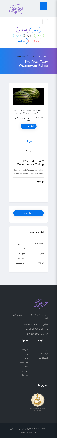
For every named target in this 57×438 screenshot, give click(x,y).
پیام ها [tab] (28, 150)
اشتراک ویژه (29, 213)
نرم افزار (35, 41)
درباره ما (44, 349)
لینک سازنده (28, 126)
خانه (46, 56)
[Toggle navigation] (45, 21)
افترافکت (23, 30)
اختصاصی (24, 362)
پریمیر (35, 30)
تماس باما (44, 354)
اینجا (39, 113)
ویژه (29, 35)
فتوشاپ (21, 41)
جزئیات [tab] (28, 141)
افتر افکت (24, 349)
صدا (39, 35)
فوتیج (18, 35)
